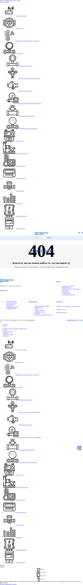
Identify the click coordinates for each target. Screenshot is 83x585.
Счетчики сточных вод (68, 295)
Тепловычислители (11, 303)
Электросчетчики (11, 308)
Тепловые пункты (11, 301)
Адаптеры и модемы (68, 286)
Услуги (37, 309)
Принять (14, 584)
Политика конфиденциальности (43, 315)
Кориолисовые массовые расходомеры (29, 78)
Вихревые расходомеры (25, 66)
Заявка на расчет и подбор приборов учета (42, 306)
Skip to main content (15, 0)
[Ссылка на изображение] (7, 281)
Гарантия (37, 313)
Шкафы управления (12, 307)
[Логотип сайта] (41, 236)
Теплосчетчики (10, 304)
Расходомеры (66, 292)
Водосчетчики (66, 287)
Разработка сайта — (75, 320)
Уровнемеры (9, 305)
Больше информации (6, 584)
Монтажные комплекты (25, 91)
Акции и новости (39, 310)
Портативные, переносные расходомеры (30, 103)
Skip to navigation (5, 0)
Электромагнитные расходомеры (28, 128)
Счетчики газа (66, 293)
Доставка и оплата (40, 312)
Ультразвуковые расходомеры (27, 116)
